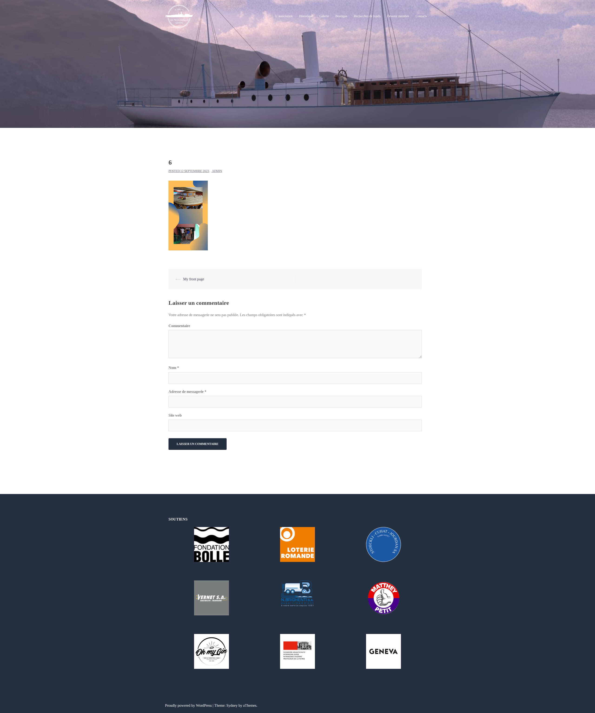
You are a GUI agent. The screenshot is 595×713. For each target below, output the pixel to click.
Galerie (324, 16)
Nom (174, 368)
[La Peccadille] (179, 16)
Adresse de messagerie (187, 392)
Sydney (232, 705)
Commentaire (179, 326)
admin (217, 171)
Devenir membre (398, 16)
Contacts (421, 16)
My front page (193, 279)
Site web (175, 415)
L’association (284, 16)
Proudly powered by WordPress (188, 705)
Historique (306, 16)
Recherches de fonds (367, 16)
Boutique (341, 16)
